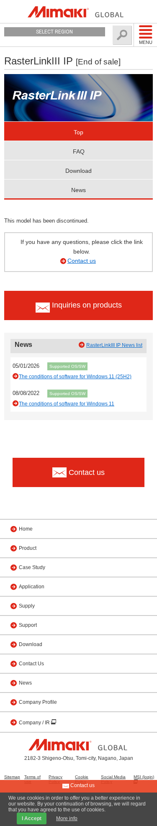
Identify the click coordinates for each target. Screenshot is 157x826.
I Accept (31, 818)
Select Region (54, 32)
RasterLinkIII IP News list (114, 345)
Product (27, 548)
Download (78, 170)
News (78, 190)
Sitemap (12, 777)
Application (31, 587)
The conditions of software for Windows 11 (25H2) (75, 377)
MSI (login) (144, 777)
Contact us (81, 260)
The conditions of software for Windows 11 (66, 404)
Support (28, 625)
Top (78, 132)
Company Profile (38, 702)
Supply (27, 606)
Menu (145, 42)
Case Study (32, 567)
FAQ (79, 151)
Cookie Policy (81, 779)
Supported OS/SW (67, 366)
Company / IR (35, 723)
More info (66, 818)
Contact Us (31, 664)
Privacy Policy (55, 779)
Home (26, 529)
